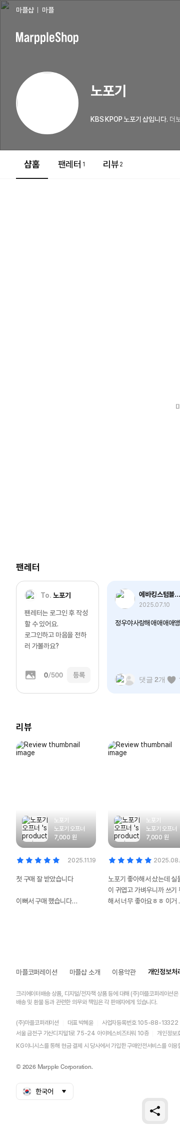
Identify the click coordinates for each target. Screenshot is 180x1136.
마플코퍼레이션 (37, 972)
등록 (79, 675)
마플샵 (25, 10)
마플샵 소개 (85, 972)
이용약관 (124, 972)
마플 (48, 10)
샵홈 (32, 164)
